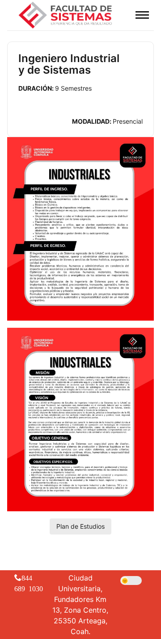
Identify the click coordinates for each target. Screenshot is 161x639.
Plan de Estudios (80, 526)
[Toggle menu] (142, 14)
